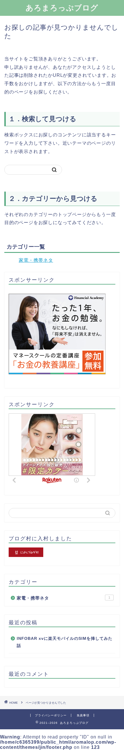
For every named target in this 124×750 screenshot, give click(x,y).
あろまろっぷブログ (62, 7)
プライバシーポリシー (51, 715)
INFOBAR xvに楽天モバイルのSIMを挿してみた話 (64, 642)
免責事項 (83, 715)
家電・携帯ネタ (36, 260)
